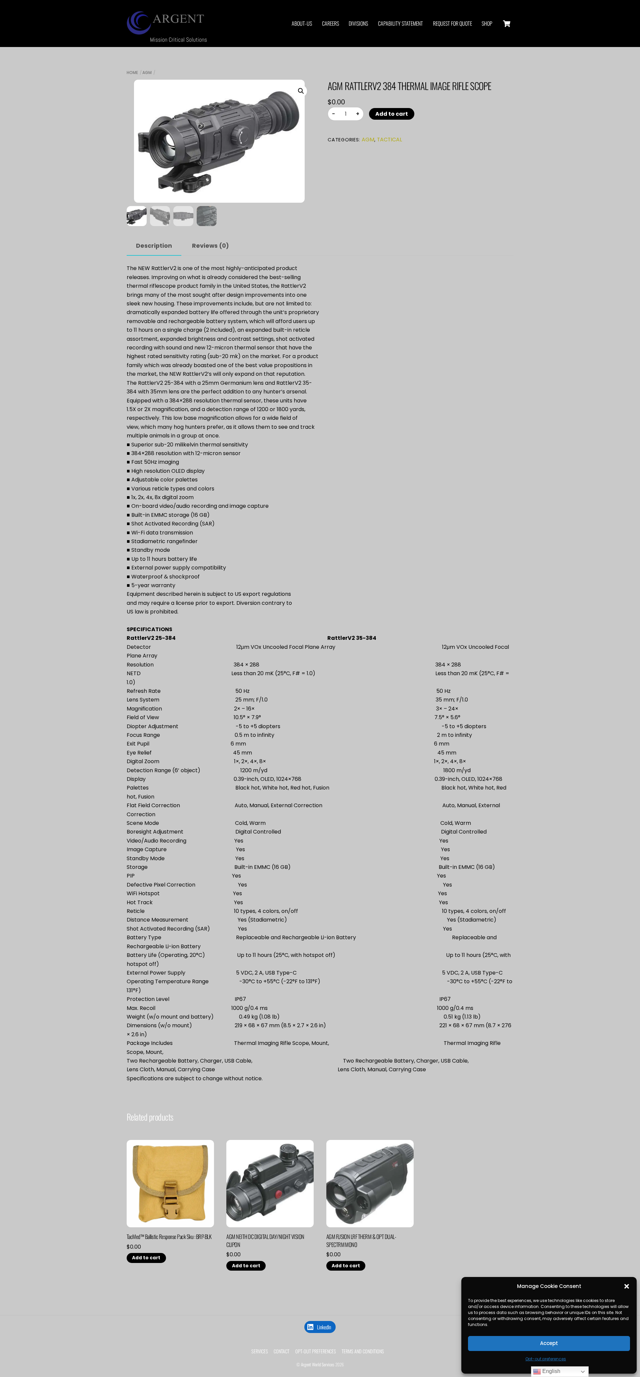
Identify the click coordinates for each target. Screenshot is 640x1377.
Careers (330, 23)
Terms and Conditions (363, 1351)
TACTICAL (389, 139)
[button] (626, 1286)
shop (487, 23)
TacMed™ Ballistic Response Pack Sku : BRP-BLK (169, 1237)
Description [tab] (154, 246)
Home (132, 72)
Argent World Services (317, 1364)
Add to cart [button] (146, 1258)
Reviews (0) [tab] (210, 246)
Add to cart (391, 114)
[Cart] (506, 23)
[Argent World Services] (167, 30)
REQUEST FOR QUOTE (452, 23)
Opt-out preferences (545, 1359)
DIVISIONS (358, 23)
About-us (302, 23)
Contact (281, 1351)
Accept (549, 1343)
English (550, 1371)
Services (259, 1351)
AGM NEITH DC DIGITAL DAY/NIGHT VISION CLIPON (265, 1240)
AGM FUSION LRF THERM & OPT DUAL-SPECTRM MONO (361, 1240)
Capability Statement (400, 23)
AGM (147, 72)
